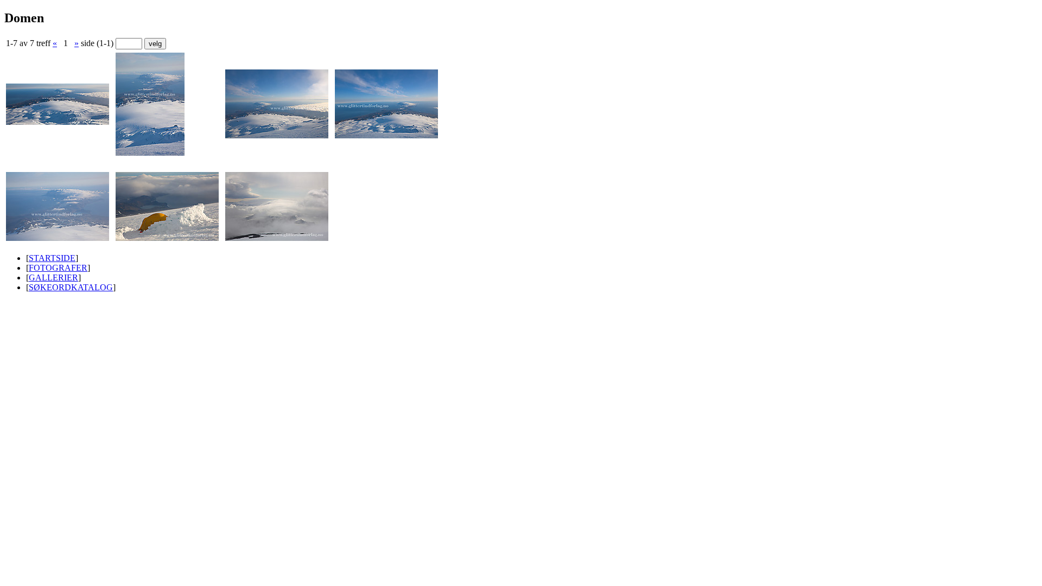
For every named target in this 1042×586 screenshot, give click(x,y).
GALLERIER (53, 277)
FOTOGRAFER (58, 267)
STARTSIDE (52, 258)
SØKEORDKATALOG (71, 287)
